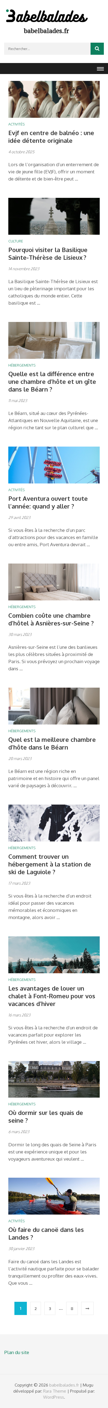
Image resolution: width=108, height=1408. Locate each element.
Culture (15, 241)
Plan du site (16, 1352)
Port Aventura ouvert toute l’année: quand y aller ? (48, 502)
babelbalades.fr (46, 30)
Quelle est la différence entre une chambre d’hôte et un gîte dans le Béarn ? (52, 381)
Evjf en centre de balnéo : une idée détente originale (51, 136)
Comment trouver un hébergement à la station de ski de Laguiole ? (49, 864)
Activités (16, 124)
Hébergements (21, 365)
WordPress (53, 1397)
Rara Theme (54, 1391)
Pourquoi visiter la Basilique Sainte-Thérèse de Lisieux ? (48, 253)
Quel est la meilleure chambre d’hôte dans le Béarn (52, 743)
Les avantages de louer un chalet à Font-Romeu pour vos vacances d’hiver (51, 995)
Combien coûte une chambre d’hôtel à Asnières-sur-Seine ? (51, 619)
